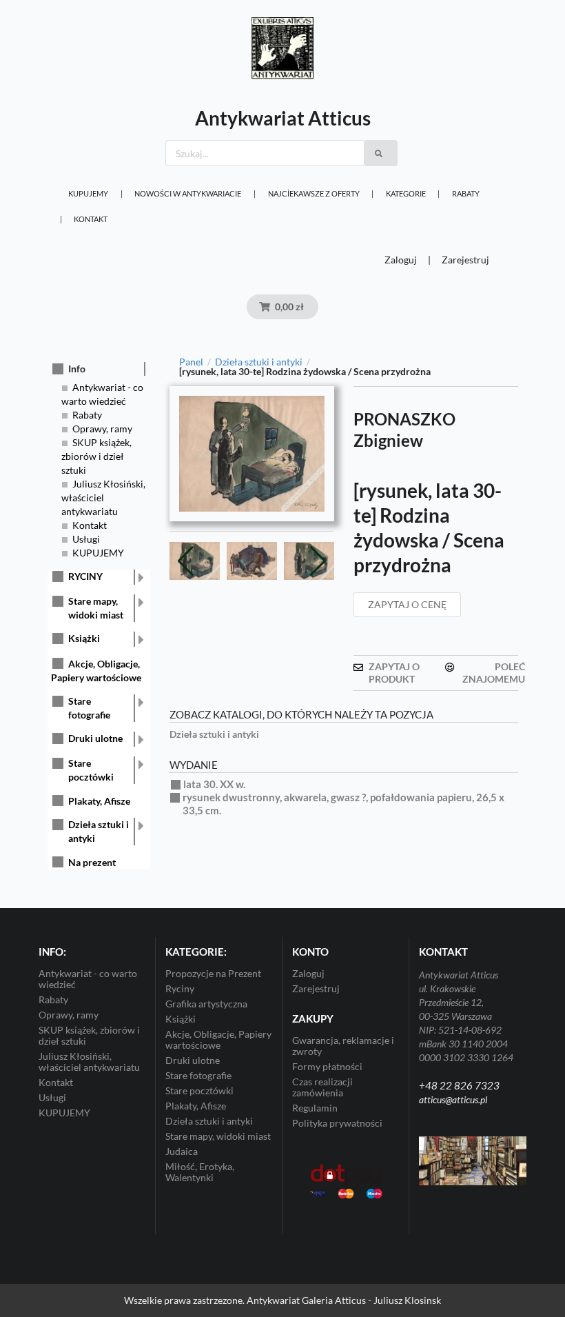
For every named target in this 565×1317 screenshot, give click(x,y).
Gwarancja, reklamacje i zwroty (343, 1046)
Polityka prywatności (337, 1123)
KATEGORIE (406, 193)
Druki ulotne (95, 738)
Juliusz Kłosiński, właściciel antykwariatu (103, 497)
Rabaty (466, 193)
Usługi (86, 539)
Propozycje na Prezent (213, 973)
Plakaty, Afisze (99, 801)
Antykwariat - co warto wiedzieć (88, 979)
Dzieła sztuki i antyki (98, 831)
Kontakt (90, 218)
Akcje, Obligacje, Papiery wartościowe (218, 1039)
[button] (318, 561)
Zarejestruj (465, 259)
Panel (191, 362)
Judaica (181, 1151)
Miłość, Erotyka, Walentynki (199, 1171)
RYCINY (85, 576)
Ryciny (179, 988)
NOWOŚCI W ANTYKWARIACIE (187, 193)
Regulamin (315, 1108)
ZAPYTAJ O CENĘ (407, 604)
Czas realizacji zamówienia (322, 1087)
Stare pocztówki (91, 770)
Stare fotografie (89, 708)
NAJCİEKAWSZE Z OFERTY (314, 193)
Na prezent (92, 862)
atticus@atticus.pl (453, 1099)
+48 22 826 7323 (459, 1085)
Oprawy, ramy (102, 428)
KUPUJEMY (88, 193)
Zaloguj (400, 259)
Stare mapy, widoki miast (95, 608)
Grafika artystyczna (206, 1003)
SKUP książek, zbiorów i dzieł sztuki (96, 456)
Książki (84, 638)
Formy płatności (327, 1066)
